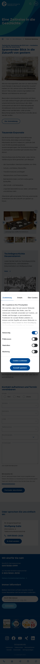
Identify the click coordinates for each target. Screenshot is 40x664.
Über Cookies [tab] (33, 297)
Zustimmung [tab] (7, 297)
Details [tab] (19, 297)
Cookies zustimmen (20, 360)
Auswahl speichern (20, 368)
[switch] (35, 339)
